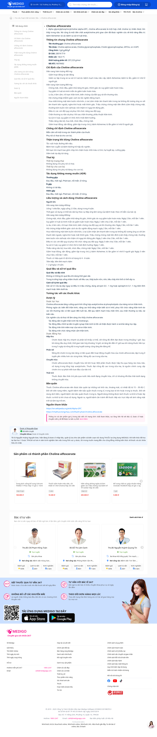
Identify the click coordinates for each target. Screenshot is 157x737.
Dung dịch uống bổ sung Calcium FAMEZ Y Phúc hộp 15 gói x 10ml (29, 484)
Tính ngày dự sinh (13, 654)
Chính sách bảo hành (114, 661)
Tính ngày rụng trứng (14, 657)
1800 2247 (48, 668)
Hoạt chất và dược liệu (65, 687)
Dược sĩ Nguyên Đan (29, 428)
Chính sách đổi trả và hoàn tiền (118, 657)
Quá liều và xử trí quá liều (24, 79)
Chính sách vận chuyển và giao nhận (120, 654)
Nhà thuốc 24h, (86, 724)
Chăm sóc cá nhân (63, 671)
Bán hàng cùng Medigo (65, 651)
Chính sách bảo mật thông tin (117, 664)
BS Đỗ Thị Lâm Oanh (78, 547)
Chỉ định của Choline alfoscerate (22, 39)
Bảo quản (17, 93)
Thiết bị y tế (61, 674)
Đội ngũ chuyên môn (64, 657)
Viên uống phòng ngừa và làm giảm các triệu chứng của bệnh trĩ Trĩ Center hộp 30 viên (94, 485)
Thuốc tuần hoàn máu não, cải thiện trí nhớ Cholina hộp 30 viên (62, 484)
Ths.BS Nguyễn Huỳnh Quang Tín (122, 547)
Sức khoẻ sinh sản (63, 680)
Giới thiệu (10, 648)
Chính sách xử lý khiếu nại (116, 651)
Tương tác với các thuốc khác (25, 83)
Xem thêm (83, 419)
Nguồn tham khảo (21, 98)
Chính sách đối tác (63, 648)
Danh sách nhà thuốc (64, 654)
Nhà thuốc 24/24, (48, 724)
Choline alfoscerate (48, 18)
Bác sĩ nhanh (81, 727)
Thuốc (59, 684)
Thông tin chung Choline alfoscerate (23, 32)
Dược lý (17, 88)
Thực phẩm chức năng (65, 677)
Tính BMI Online (12, 651)
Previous (16, 481)
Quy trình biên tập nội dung (117, 667)
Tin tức (59, 690)
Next (141, 481)
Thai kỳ (17, 60)
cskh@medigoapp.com (43, 671)
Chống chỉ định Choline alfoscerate (23, 46)
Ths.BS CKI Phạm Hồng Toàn (34, 547)
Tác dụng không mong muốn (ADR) (25, 65)
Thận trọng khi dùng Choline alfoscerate (25, 54)
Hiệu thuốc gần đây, (99, 724)
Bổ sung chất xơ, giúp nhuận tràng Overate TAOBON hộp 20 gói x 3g (127, 484)
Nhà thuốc (127, 12)
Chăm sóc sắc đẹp (63, 668)
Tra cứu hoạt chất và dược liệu (27, 18)
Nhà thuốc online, (74, 724)
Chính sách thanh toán (115, 648)
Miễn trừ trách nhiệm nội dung (118, 670)
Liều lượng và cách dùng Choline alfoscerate (23, 73)
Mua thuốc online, (61, 724)
